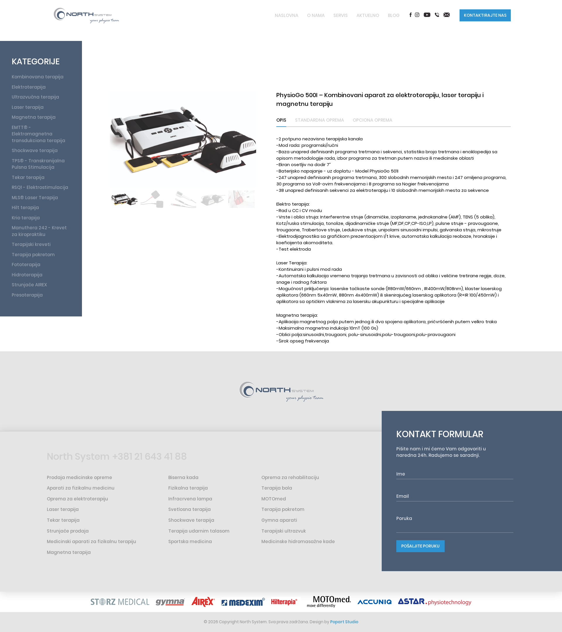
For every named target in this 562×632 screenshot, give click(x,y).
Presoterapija (27, 295)
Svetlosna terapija (189, 509)
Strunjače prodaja (68, 531)
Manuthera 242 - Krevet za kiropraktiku (39, 231)
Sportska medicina (190, 541)
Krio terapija (26, 218)
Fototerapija (26, 264)
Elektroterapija (29, 87)
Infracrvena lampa (190, 499)
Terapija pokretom (33, 255)
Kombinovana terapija (38, 77)
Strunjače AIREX (29, 285)
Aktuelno (368, 15)
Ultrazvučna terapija (35, 97)
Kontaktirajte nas (485, 15)
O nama (316, 15)
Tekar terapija (28, 177)
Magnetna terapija (34, 117)
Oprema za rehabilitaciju (290, 477)
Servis (340, 15)
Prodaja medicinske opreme (79, 477)
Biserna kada (183, 477)
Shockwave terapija (35, 150)
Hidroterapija (27, 275)
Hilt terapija (25, 207)
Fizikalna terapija (188, 488)
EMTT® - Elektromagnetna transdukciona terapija (38, 134)
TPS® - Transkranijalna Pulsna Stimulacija (38, 164)
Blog (394, 15)
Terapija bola (276, 488)
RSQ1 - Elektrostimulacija (40, 187)
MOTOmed (273, 499)
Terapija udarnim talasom (198, 531)
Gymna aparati (279, 520)
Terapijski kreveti (31, 244)
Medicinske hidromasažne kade (298, 541)
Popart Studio (344, 622)
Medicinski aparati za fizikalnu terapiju (91, 541)
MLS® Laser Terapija (35, 197)
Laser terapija (28, 107)
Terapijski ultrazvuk (283, 531)
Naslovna (286, 15)
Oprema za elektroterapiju (77, 499)
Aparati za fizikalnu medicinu (80, 488)
